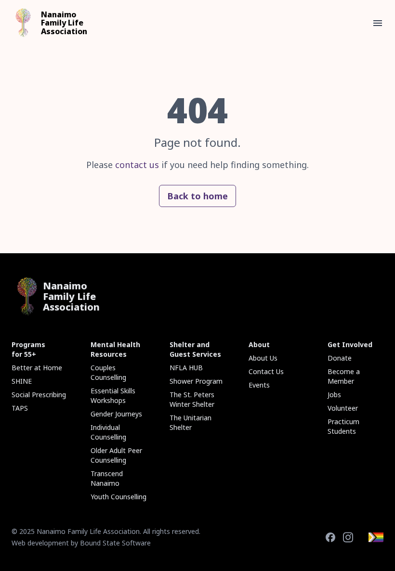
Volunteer (343, 408)
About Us (263, 358)
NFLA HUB (186, 367)
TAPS (20, 408)
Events (259, 384)
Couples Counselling (108, 372)
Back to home (197, 196)
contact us (137, 164)
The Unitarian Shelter (190, 422)
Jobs (334, 394)
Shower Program (196, 381)
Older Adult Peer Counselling (116, 455)
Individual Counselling (108, 432)
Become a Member (344, 376)
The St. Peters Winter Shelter (192, 399)
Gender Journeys (116, 413)
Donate (340, 358)
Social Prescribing (39, 394)
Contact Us (266, 371)
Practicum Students (343, 426)
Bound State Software (115, 542)
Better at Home (37, 367)
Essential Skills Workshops (113, 395)
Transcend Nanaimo (107, 478)
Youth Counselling (118, 496)
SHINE (22, 381)
